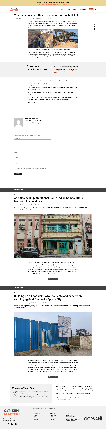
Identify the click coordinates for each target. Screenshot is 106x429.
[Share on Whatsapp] (94, 26)
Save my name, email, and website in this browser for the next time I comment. (31, 169)
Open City (52, 419)
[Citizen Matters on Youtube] (15, 424)
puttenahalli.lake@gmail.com (47, 97)
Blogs (21, 110)
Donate (91, 9)
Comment (17, 138)
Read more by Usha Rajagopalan (33, 123)
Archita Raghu (20, 205)
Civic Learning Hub (54, 418)
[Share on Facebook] (94, 29)
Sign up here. (52, 408)
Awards (35, 418)
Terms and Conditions (71, 416)
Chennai (16, 195)
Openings (36, 419)
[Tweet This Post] (94, 24)
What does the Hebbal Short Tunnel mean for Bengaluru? (53, 4)
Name (15, 152)
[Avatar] (18, 122)
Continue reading (53, 278)
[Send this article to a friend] (94, 21)
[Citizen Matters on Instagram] (4, 424)
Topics (69, 9)
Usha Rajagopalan (21, 19)
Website (16, 163)
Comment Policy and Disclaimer (73, 419)
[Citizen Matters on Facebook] (8, 424)
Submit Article (83, 9)
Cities (62, 9)
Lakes (26, 110)
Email (16, 157)
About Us (36, 415)
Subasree (18, 303)
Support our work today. (29, 398)
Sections (75, 9)
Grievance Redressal (70, 420)
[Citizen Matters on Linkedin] (12, 424)
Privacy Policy (69, 415)
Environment (52, 19)
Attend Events (53, 416)
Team (35, 416)
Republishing (69, 418)
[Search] (95, 9)
